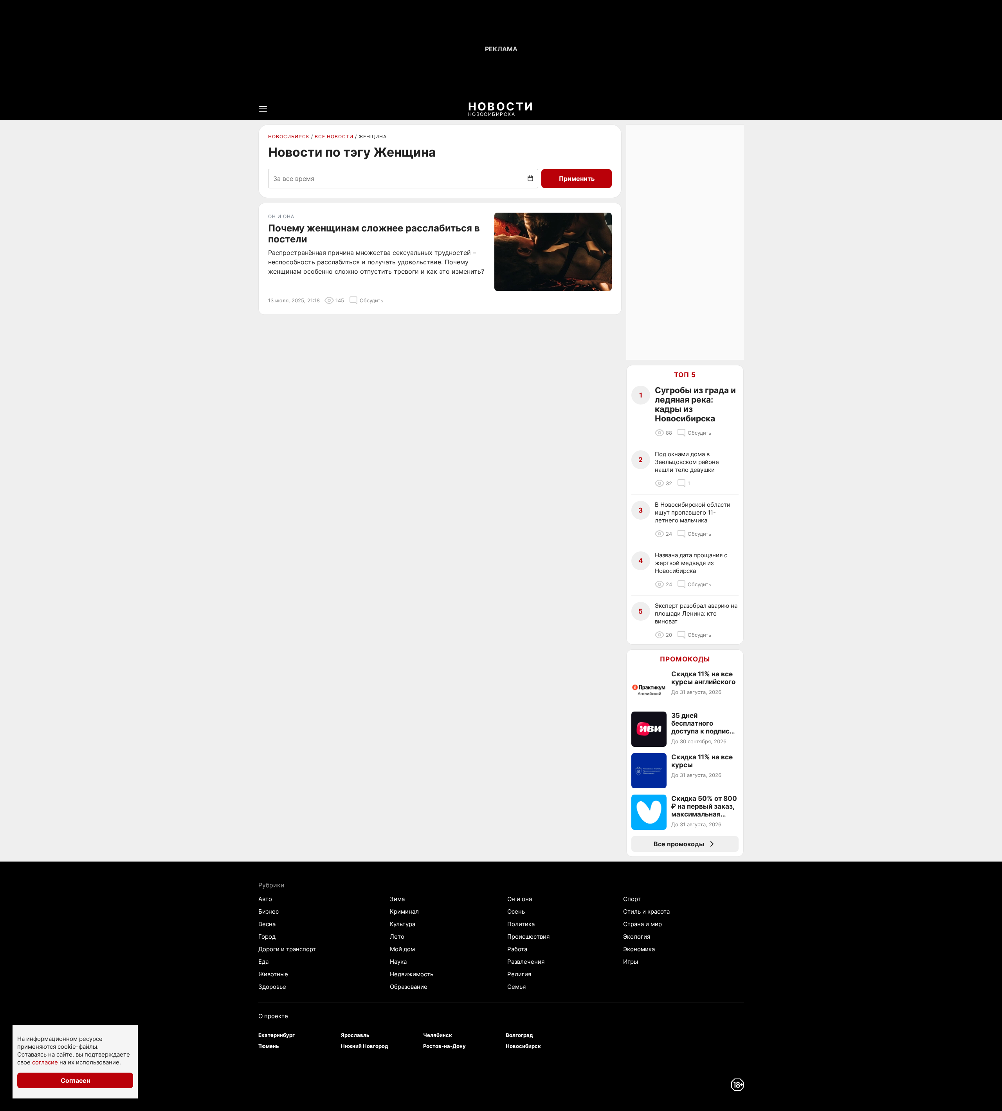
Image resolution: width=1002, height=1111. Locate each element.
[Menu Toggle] (263, 109)
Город (267, 936)
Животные (273, 974)
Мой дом (402, 949)
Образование (408, 986)
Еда (263, 961)
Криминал (404, 911)
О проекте (273, 1016)
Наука (398, 961)
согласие (45, 1062)
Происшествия (528, 936)
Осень (516, 911)
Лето (397, 936)
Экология (636, 936)
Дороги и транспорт (287, 949)
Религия (519, 974)
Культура (402, 924)
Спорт (632, 899)
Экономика (639, 949)
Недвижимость (411, 974)
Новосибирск (289, 136)
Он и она (519, 899)
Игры (630, 961)
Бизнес (268, 911)
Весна (267, 924)
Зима (397, 899)
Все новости (334, 136)
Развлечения (525, 961)
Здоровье (272, 986)
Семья (516, 986)
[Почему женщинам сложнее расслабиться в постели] (553, 252)
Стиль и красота (646, 911)
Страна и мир (642, 924)
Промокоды (685, 659)
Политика (521, 924)
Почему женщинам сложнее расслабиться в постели (374, 234)
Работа (517, 949)
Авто (265, 899)
